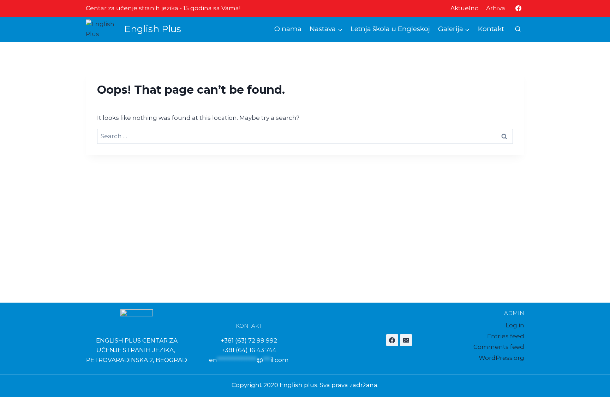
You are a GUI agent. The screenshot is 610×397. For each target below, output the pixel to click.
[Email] (406, 340)
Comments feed (498, 346)
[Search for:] (305, 136)
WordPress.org (501, 357)
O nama (287, 29)
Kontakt (491, 29)
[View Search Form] (518, 29)
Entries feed (505, 336)
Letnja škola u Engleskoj (390, 29)
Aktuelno (464, 8)
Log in (515, 325)
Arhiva (495, 8)
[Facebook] (518, 8)
